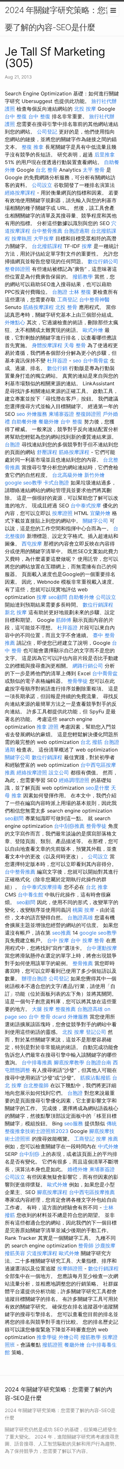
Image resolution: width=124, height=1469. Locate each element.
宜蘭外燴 (100, 513)
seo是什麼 (97, 788)
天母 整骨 (75, 345)
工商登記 (67, 299)
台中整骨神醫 (94, 299)
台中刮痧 (29, 1154)
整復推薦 (65, 1009)
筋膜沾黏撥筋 (95, 1077)
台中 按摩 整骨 (87, 940)
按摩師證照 (70, 1268)
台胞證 (59, 292)
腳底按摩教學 (69, 1062)
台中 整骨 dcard (47, 1016)
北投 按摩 (85, 109)
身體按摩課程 (47, 345)
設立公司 (59, 772)
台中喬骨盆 (95, 360)
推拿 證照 (48, 727)
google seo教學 (23, 482)
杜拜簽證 (57, 360)
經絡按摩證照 (32, 772)
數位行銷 (57, 368)
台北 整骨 (47, 170)
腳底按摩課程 (52, 1192)
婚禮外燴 (77, 1169)
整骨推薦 (82, 963)
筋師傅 (63, 620)
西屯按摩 (32, 543)
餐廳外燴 (48, 421)
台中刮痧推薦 (69, 826)
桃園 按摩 (83, 910)
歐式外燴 (93, 330)
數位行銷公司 (103, 261)
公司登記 (47, 131)
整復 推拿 (33, 147)
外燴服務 (37, 414)
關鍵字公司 (95, 521)
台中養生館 (30, 894)
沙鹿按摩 (105, 1245)
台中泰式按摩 (86, 505)
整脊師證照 (17, 269)
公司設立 (42, 185)
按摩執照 (21, 238)
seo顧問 (57, 597)
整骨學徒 (77, 681)
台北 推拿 (97, 887)
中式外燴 (108, 1146)
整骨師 (85, 1245)
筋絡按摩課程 (38, 307)
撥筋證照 (52, 1345)
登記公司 (96, 1032)
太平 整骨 (94, 170)
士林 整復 (80, 292)
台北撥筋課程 (47, 246)
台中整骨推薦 (47, 231)
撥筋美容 (15, 1253)
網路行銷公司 (87, 665)
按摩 (87, 246)
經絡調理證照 (74, 780)
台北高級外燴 (67, 475)
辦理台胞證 (34, 978)
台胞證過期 (76, 231)
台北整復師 (36, 1085)
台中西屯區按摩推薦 (92, 1192)
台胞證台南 (98, 1062)
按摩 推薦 (107, 1139)
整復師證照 (88, 414)
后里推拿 (104, 154)
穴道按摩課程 (42, 1253)
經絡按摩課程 (20, 192)
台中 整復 (16, 116)
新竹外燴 (94, 475)
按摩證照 (62, 513)
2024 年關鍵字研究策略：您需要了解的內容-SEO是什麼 (59, 18)
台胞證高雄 (80, 917)
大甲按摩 (43, 238)
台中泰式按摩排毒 (42, 887)
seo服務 (73, 1123)
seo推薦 (61, 933)
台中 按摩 (58, 940)
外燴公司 (69, 1337)
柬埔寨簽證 (61, 414)
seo (77, 360)
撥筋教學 (82, 276)
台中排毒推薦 (37, 1062)
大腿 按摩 (43, 1009)
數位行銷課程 (98, 604)
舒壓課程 (47, 452)
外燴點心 (15, 322)
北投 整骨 (66, 307)
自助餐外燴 (24, 421)
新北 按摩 (16, 612)
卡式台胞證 (56, 482)
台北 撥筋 (91, 742)
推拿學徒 (47, 1337)
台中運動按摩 (101, 948)
